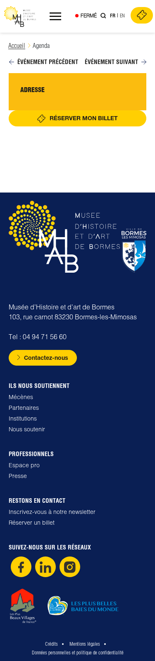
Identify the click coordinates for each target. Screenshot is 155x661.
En (122, 15)
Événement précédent (47, 62)
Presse (18, 476)
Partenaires (24, 407)
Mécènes (21, 397)
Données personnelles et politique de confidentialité (78, 652)
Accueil (16, 46)
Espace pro (24, 465)
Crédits (51, 644)
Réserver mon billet (84, 117)
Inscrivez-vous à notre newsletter (52, 512)
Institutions (23, 418)
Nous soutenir (27, 429)
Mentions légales (84, 644)
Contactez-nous (46, 357)
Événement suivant (111, 62)
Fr (112, 15)
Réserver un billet (32, 522)
